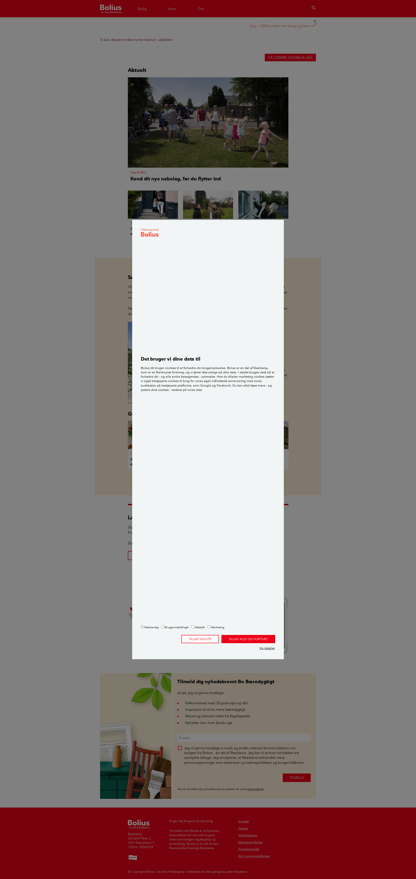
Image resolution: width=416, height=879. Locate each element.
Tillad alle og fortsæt (248, 639)
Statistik (199, 627)
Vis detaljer (267, 648)
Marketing (217, 627)
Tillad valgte (200, 639)
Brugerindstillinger (176, 627)
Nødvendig (151, 627)
